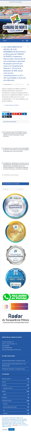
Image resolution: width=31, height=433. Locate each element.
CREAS (4, 394)
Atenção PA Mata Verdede (8, 360)
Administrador (7, 84)
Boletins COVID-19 (6, 378)
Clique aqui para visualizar (12, 105)
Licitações (4, 385)
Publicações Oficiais (7, 400)
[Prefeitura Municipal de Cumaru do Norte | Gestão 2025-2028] (15, 23)
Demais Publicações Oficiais (10, 407)
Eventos (4, 382)
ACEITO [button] (11, 429)
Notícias (4, 391)
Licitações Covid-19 (7, 388)
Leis (28, 84)
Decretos (5, 404)
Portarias (5, 413)
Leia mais (14, 425)
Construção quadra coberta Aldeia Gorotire (15, 3)
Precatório (4, 397)
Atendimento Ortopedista (8, 369)
